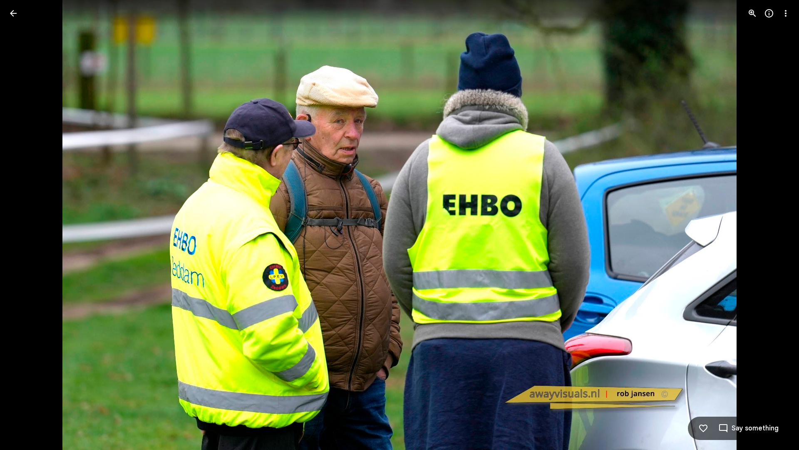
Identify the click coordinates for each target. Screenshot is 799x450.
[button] (23, 225)
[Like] (703, 428)
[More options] (785, 13)
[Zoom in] (752, 13)
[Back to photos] (13, 13)
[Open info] (769, 13)
